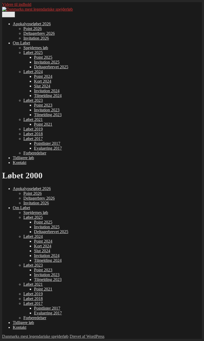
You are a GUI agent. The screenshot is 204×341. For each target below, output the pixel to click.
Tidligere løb (23, 157)
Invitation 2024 (47, 91)
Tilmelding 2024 (48, 95)
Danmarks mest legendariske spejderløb (35, 336)
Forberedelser (34, 153)
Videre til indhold (16, 4)
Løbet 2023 (33, 100)
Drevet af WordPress (87, 336)
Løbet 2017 (33, 138)
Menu (8, 14)
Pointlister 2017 (47, 143)
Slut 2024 (42, 86)
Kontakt (19, 162)
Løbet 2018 (33, 134)
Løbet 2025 (33, 52)
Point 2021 (43, 124)
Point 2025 (43, 57)
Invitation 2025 (47, 62)
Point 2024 (43, 76)
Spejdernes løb (35, 47)
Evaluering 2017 (48, 148)
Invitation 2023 (47, 110)
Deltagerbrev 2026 (39, 33)
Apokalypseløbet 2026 (32, 24)
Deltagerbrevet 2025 (51, 67)
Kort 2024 (42, 81)
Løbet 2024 (33, 71)
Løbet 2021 (33, 119)
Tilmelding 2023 (48, 114)
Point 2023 (43, 105)
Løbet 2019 (33, 129)
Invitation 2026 (36, 38)
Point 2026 (32, 28)
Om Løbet (21, 43)
